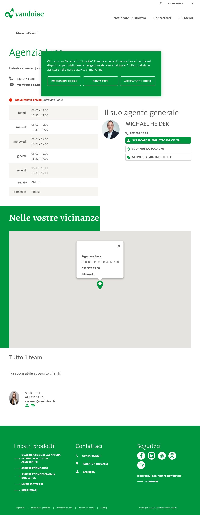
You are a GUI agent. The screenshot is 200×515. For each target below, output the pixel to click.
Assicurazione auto (34, 468)
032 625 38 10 (34, 397)
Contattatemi (91, 456)
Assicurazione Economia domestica (38, 476)
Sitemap (104, 508)
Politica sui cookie (87, 508)
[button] (100, 285)
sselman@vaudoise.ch (40, 401)
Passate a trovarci (95, 464)
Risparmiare (29, 490)
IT (190, 3)
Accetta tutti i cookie (138, 81)
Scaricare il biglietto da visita (155, 140)
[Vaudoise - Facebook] (141, 456)
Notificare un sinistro (130, 18)
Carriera (88, 471)
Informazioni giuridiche (41, 508)
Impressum (21, 508)
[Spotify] (141, 465)
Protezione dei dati (65, 508)
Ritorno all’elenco (27, 33)
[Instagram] (172, 456)
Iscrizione (151, 481)
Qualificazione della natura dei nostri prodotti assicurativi (41, 458)
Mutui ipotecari (32, 484)
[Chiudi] (119, 246)
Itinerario (88, 274)
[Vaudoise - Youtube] (162, 456)
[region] (101, 73)
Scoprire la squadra (147, 148)
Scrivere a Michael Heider (151, 157)
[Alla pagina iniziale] (24, 14)
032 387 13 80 (26, 79)
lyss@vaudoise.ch (28, 85)
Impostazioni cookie (64, 81)
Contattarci (162, 18)
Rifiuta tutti (100, 81)
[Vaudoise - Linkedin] (151, 456)
